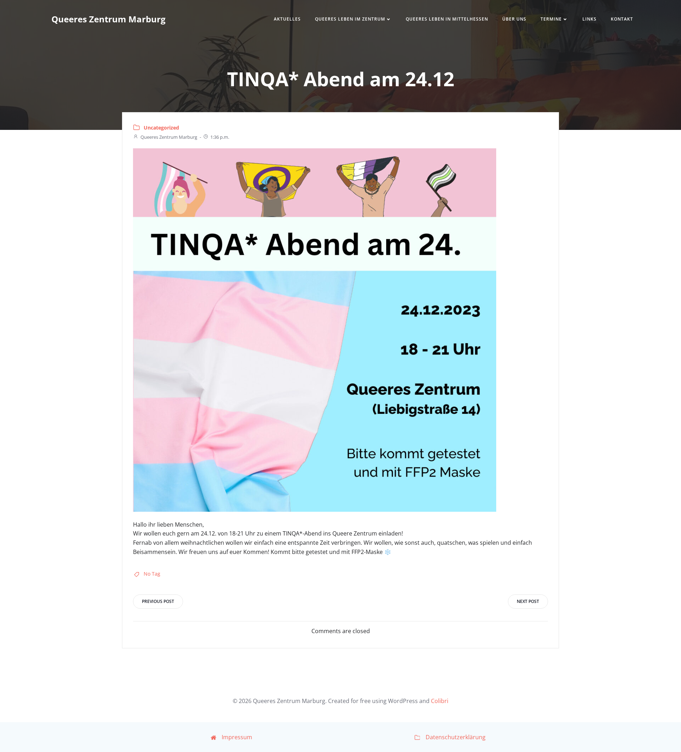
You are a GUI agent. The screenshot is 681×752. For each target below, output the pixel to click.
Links (589, 19)
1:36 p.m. (219, 137)
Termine (551, 19)
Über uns (514, 19)
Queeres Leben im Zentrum (350, 19)
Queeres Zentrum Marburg (168, 137)
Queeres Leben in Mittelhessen (447, 19)
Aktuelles (287, 19)
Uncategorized (161, 127)
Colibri (439, 701)
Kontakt (622, 19)
